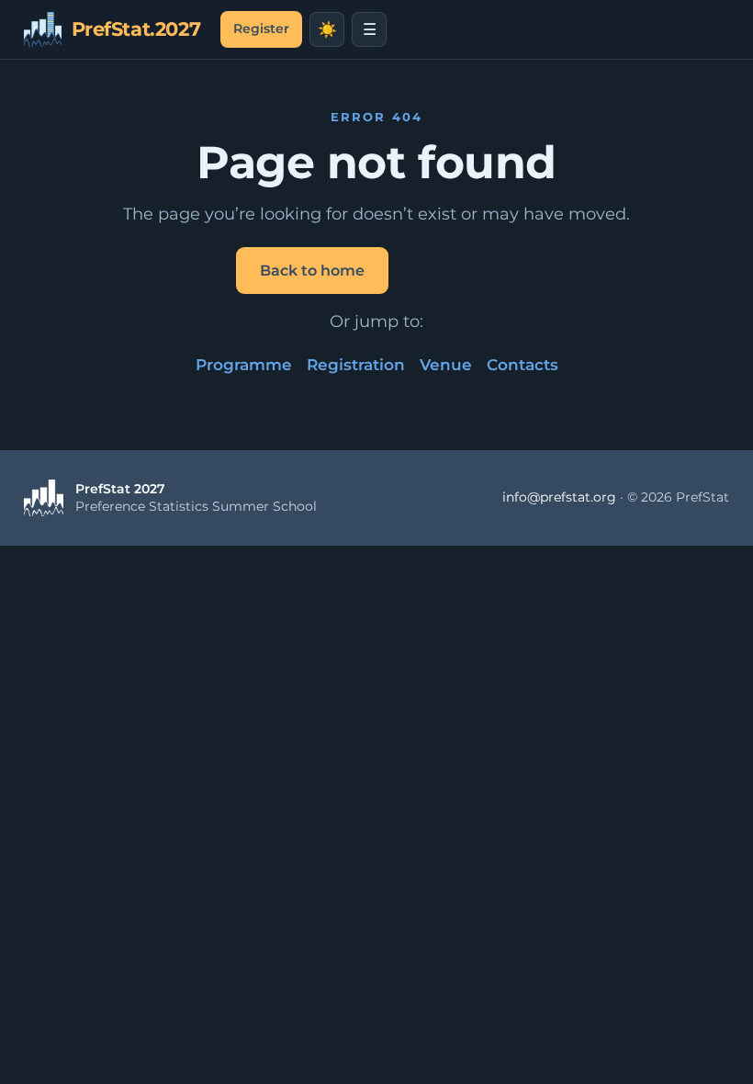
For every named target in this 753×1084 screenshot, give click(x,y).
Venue (446, 365)
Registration (356, 365)
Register (261, 28)
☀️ (327, 30)
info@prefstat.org (559, 497)
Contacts (522, 365)
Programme (244, 365)
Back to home (312, 270)
